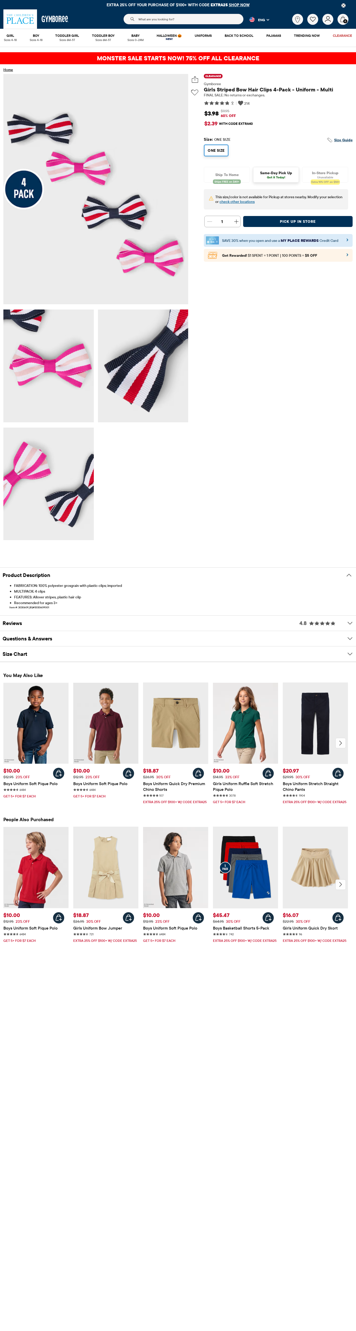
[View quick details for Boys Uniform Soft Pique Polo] (58, 773)
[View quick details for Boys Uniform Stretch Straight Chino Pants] (338, 773)
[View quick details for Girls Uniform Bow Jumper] (128, 918)
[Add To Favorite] (194, 92)
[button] (256, 19)
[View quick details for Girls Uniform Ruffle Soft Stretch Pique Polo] (268, 773)
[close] (343, 5)
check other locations (237, 201)
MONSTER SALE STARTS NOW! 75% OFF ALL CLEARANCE (178, 58)
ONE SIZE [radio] (216, 150)
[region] (178, 4)
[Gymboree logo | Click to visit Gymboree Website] (55, 19)
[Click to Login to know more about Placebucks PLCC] (347, 256)
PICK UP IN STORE (298, 221)
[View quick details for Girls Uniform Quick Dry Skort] (338, 918)
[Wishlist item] (314, 23)
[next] (340, 743)
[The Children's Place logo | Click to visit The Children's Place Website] (20, 19)
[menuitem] (10, 36)
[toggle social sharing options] (194, 79)
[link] (297, 19)
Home (8, 69)
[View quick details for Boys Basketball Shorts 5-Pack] (268, 918)
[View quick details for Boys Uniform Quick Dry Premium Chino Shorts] (198, 773)
